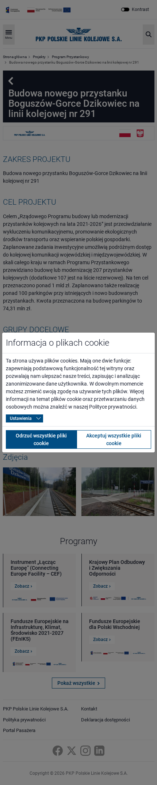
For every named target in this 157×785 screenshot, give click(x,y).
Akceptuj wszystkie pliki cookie (113, 439)
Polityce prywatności (112, 407)
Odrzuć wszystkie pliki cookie (41, 439)
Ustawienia (21, 418)
